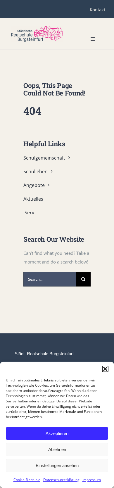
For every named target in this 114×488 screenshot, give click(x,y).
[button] (105, 369)
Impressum (91, 479)
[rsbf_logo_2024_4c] (37, 28)
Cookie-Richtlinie (26, 479)
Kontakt (97, 10)
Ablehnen (57, 449)
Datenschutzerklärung (61, 479)
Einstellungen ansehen (57, 465)
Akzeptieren (57, 433)
